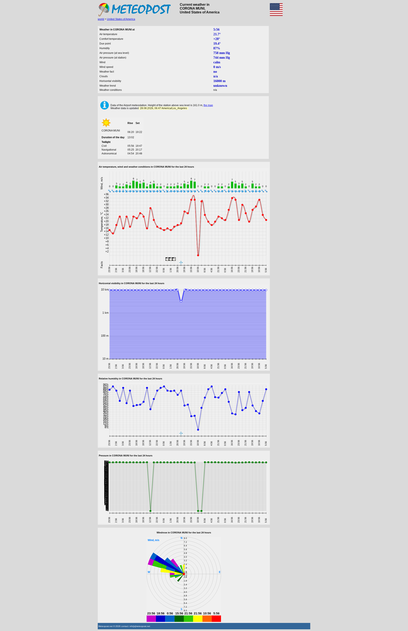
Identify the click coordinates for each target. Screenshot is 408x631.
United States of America (121, 19)
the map (208, 105)
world (101, 19)
